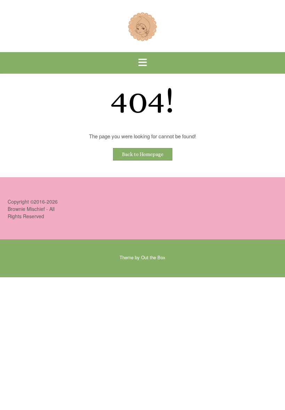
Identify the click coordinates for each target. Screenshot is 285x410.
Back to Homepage (142, 154)
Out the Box (153, 257)
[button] (142, 63)
